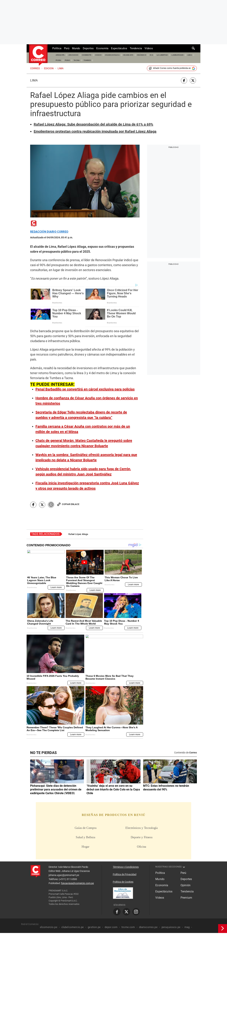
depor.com (111, 927)
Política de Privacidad (124, 874)
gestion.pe (94, 927)
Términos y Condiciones (126, 867)
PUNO (67, 60)
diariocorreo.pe (148, 927)
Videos (149, 48)
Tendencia (136, 48)
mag (187, 927)
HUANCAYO (128, 55)
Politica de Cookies (123, 881)
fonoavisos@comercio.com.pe (77, 883)
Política (56, 48)
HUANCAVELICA (112, 55)
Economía (102, 48)
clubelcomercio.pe (72, 927)
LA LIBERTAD (162, 55)
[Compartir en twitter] (193, 80)
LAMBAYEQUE (177, 55)
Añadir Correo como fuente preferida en (172, 68)
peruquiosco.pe (171, 927)
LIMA (189, 55)
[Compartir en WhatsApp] (51, 505)
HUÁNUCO (141, 55)
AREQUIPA (60, 55)
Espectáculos (119, 48)
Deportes (88, 48)
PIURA (58, 60)
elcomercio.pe (48, 927)
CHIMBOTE (87, 55)
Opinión (185, 885)
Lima (34, 80)
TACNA (77, 60)
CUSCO (98, 55)
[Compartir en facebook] (184, 80)
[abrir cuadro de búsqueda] (193, 48)
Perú (66, 48)
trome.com (128, 927)
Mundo (76, 48)
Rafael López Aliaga (78, 534)
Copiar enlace (70, 504)
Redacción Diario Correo (49, 231)
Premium (186, 897)
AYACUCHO (73, 55)
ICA (151, 55)
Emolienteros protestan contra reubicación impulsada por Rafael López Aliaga (95, 131)
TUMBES (87, 60)
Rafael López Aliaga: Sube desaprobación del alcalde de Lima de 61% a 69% (93, 124)
